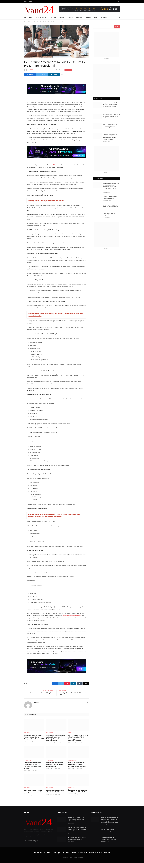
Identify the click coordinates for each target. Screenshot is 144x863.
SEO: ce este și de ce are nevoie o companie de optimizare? (110, 126)
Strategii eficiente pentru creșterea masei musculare (110, 205)
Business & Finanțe (40, 17)
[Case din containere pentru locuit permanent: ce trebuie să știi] (34, 780)
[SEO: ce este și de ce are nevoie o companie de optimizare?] (97, 126)
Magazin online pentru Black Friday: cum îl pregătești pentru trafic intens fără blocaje (111, 105)
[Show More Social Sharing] (62, 74)
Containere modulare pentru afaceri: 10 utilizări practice (55, 791)
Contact (107, 853)
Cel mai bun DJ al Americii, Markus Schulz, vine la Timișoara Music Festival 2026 (34, 737)
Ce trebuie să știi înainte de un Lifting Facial (41, 693)
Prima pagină (27, 21)
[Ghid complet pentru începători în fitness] (97, 215)
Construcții (53, 17)
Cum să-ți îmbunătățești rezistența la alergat (110, 197)
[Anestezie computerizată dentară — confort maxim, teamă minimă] (56, 752)
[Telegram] (18, 103)
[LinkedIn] (18, 95)
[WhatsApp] (18, 107)
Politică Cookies (39, 853)
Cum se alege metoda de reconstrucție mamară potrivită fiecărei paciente (77, 764)
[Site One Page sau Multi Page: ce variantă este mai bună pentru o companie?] (97, 116)
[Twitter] (18, 91)
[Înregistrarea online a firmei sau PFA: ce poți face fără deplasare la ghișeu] (78, 780)
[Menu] (25, 17)
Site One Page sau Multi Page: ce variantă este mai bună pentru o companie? (111, 116)
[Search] (119, 17)
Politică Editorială (95, 853)
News (32, 21)
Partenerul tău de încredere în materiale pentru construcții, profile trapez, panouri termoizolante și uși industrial (111, 187)
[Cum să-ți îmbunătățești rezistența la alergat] (97, 198)
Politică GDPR (82, 853)
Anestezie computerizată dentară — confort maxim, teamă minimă (55, 764)
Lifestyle (70, 17)
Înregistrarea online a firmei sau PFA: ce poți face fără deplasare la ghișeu (77, 792)
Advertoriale (68, 69)
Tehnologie (104, 17)
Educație (61, 17)
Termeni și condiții (53, 853)
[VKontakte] (18, 99)
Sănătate (88, 17)
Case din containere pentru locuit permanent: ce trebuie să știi (33, 792)
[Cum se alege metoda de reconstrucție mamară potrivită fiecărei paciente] (78, 752)
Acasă (30, 17)
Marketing (79, 17)
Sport (95, 17)
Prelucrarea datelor (69, 853)
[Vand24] (40, 9)
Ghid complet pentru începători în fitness (109, 214)
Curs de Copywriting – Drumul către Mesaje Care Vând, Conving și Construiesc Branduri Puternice (78, 738)
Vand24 (31, 69)
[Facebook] (18, 86)
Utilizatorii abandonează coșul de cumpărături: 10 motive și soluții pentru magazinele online (110, 137)
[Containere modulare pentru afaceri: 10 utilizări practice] (56, 780)
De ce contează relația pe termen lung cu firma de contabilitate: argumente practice (32, 765)
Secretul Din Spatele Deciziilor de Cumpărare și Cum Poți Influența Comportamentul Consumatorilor (56, 738)
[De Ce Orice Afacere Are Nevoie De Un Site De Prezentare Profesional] (56, 41)
